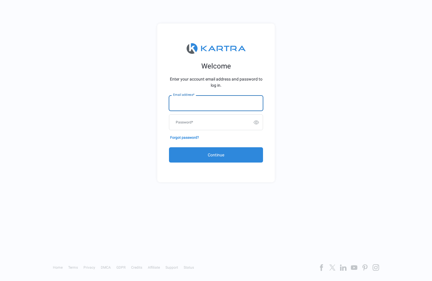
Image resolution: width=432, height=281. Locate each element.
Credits (136, 267)
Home (58, 267)
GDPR (120, 267)
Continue (216, 155)
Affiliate (154, 267)
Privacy (89, 267)
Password (184, 122)
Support (171, 267)
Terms (73, 267)
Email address (183, 95)
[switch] (256, 122)
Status (189, 267)
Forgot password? (184, 138)
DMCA (106, 267)
